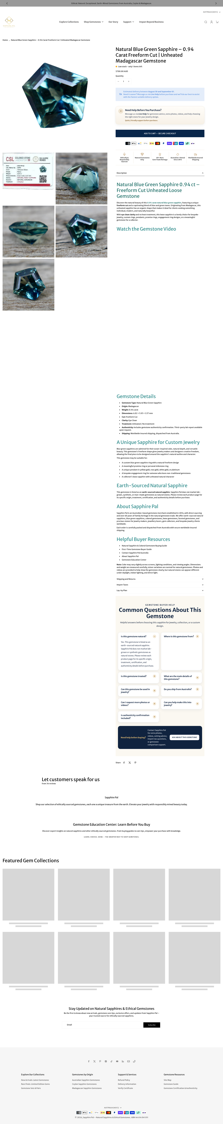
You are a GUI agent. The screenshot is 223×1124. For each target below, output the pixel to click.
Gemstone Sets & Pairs (31, 1088)
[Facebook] (89, 1061)
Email (69, 1025)
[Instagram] (106, 1061)
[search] (206, 21)
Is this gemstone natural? (133, 636)
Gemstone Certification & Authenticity (180, 1088)
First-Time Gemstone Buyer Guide (137, 549)
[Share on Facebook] (124, 762)
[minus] (118, 81)
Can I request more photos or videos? (135, 703)
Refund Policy (124, 1080)
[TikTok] (111, 1061)
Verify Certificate (125, 1088)
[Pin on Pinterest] (135, 762)
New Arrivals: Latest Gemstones (35, 1080)
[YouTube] (117, 1061)
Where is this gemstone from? (179, 636)
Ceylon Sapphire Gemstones (84, 1084)
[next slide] (216, 3)
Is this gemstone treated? (134, 676)
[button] (160, 133)
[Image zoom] (55, 98)
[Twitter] (94, 1061)
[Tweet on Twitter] (130, 762)
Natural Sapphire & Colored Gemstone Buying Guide (144, 546)
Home (5, 40)
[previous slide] (7, 3)
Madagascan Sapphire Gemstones (87, 1088)
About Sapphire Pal (130, 556)
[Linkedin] (123, 1061)
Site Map (167, 1080)
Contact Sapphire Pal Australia (135, 553)
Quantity (120, 76)
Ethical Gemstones (122, 1117)
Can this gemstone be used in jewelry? (135, 690)
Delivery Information (127, 1084)
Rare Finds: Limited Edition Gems (35, 1084)
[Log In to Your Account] (211, 22)
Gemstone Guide (171, 1084)
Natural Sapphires (104, 1117)
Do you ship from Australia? (178, 689)
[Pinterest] (100, 1061)
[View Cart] (217, 21)
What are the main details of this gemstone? (178, 677)
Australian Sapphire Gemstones (86, 1080)
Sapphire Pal (88, 1117)
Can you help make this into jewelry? (177, 703)
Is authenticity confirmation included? (135, 716)
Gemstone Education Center (134, 560)
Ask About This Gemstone (184, 737)
